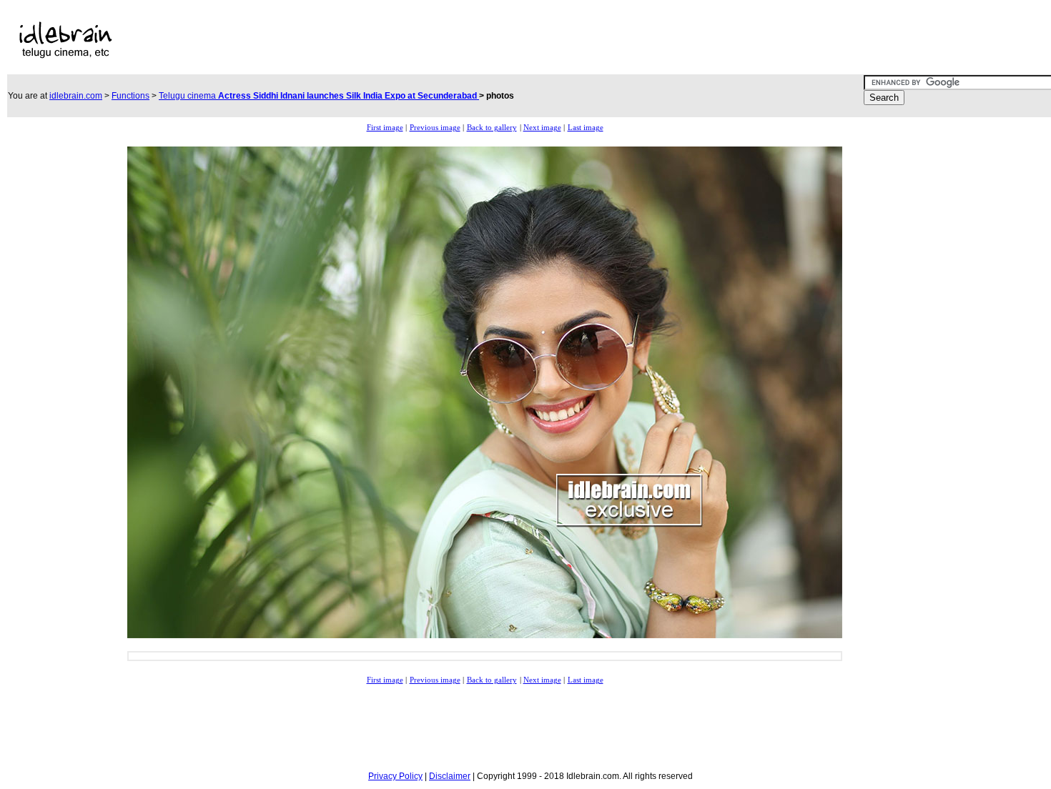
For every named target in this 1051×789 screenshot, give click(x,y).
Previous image (435, 128)
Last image (585, 128)
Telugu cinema (319, 96)
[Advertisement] (459, 40)
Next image (542, 128)
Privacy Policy (395, 776)
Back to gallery (492, 128)
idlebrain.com (75, 96)
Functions (130, 96)
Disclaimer (449, 776)
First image (385, 128)
